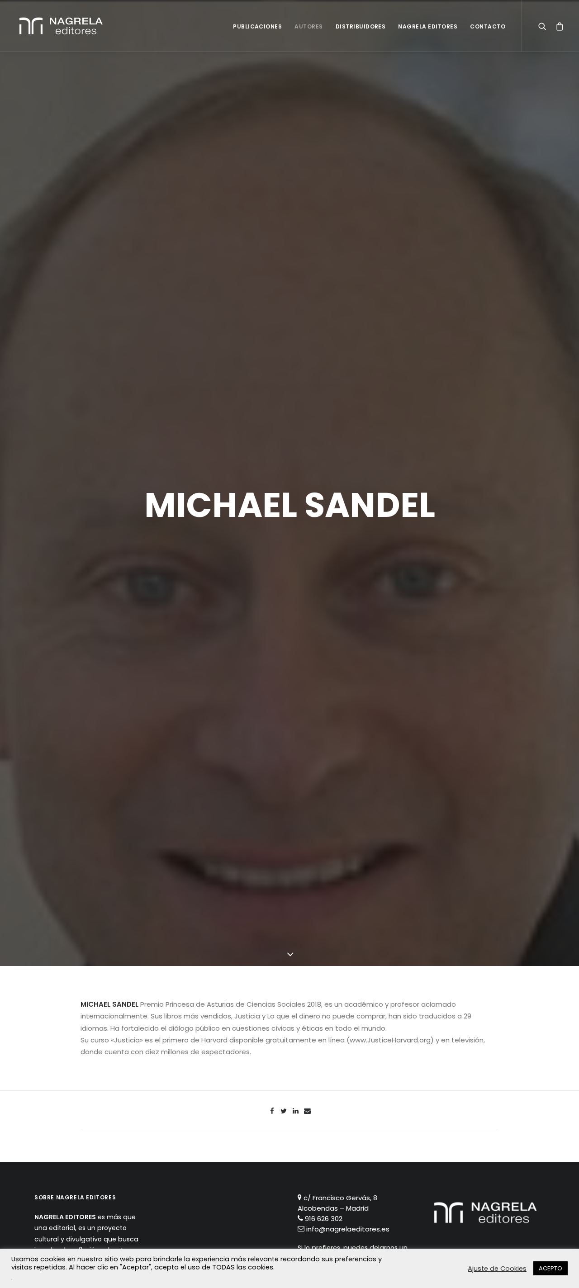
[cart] (557, 26)
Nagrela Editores (427, 26)
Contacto (487, 26)
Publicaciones (257, 26)
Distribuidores (361, 26)
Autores (308, 26)
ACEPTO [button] (550, 1268)
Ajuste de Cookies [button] (497, 1268)
